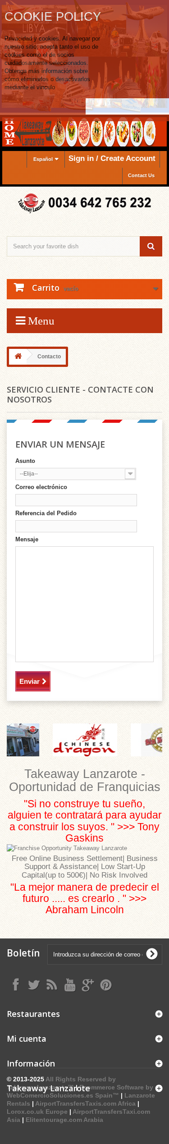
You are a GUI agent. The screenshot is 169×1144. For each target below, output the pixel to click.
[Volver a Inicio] (18, 357)
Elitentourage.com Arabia (64, 1119)
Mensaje (26, 539)
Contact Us (141, 175)
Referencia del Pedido (46, 513)
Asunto (25, 461)
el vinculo (42, 87)
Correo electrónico (41, 487)
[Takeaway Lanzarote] (84, 203)
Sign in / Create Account (112, 158)
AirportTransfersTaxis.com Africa (86, 1103)
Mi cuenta (26, 1038)
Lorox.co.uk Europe (37, 1111)
